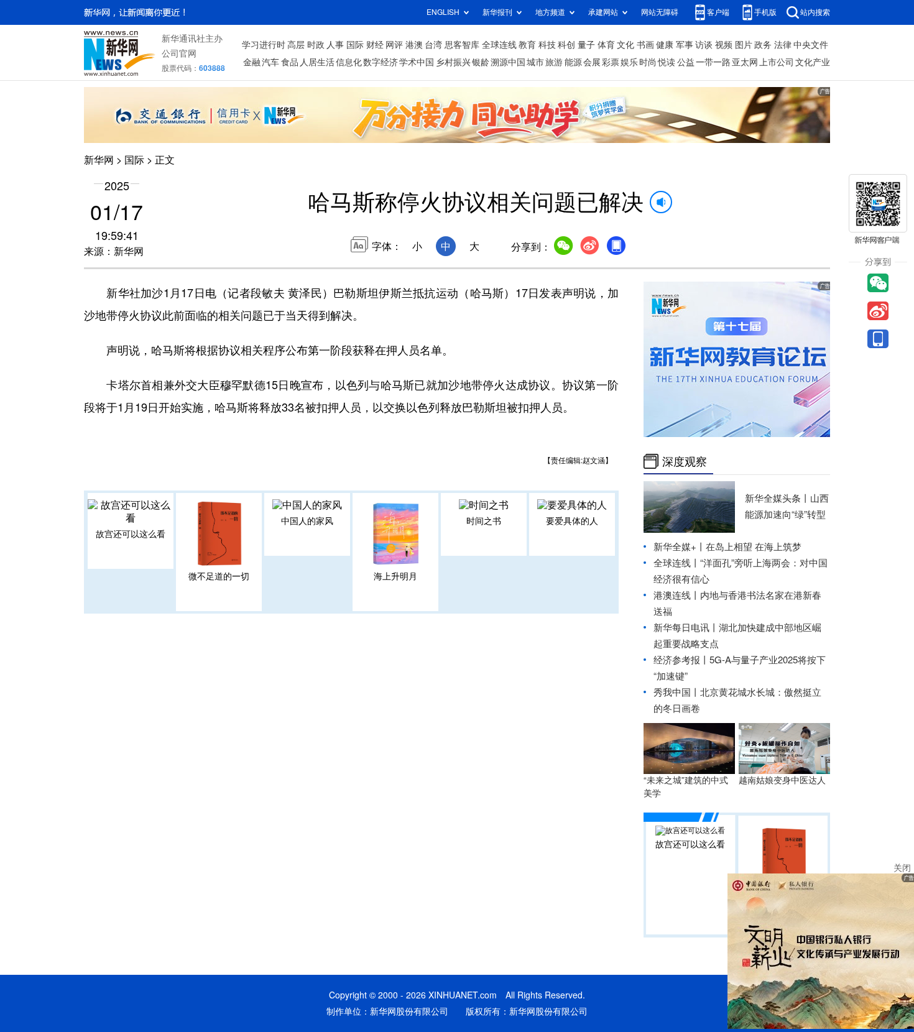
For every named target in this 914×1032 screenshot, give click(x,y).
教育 (527, 44)
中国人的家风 (307, 521)
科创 (566, 44)
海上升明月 (395, 576)
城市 (535, 62)
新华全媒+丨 (679, 546)
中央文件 (810, 44)
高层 (296, 44)
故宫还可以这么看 (130, 534)
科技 (547, 44)
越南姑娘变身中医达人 (782, 780)
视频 (723, 44)
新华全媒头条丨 (777, 498)
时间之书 (483, 521)
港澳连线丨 (676, 595)
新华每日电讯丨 (686, 627)
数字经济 (380, 62)
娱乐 (629, 62)
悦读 (666, 62)
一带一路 (713, 62)
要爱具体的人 (572, 521)
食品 (289, 62)
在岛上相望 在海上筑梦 (753, 546)
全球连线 (499, 44)
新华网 (99, 160)
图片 (743, 44)
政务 (763, 44)
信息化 (349, 62)
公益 (686, 62)
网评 (394, 44)
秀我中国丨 (676, 692)
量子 (586, 44)
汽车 (270, 62)
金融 (252, 62)
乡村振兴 (453, 62)
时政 (316, 44)
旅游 (554, 62)
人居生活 (317, 62)
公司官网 (179, 53)
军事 (684, 44)
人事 (335, 44)
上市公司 (776, 62)
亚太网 (745, 62)
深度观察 (684, 461)
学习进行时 (263, 44)
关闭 (902, 868)
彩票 (610, 62)
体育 (606, 44)
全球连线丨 (676, 563)
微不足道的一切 (218, 576)
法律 (783, 44)
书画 (645, 44)
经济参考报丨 (681, 660)
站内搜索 (815, 12)
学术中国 (416, 62)
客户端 (718, 12)
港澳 (414, 44)
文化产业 (812, 62)
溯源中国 (508, 62)
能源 (573, 62)
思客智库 (462, 44)
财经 (375, 44)
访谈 (704, 44)
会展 (592, 62)
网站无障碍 (659, 12)
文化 (625, 44)
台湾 (433, 44)
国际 (355, 44)
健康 (664, 44)
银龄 (480, 62)
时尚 (648, 62)
